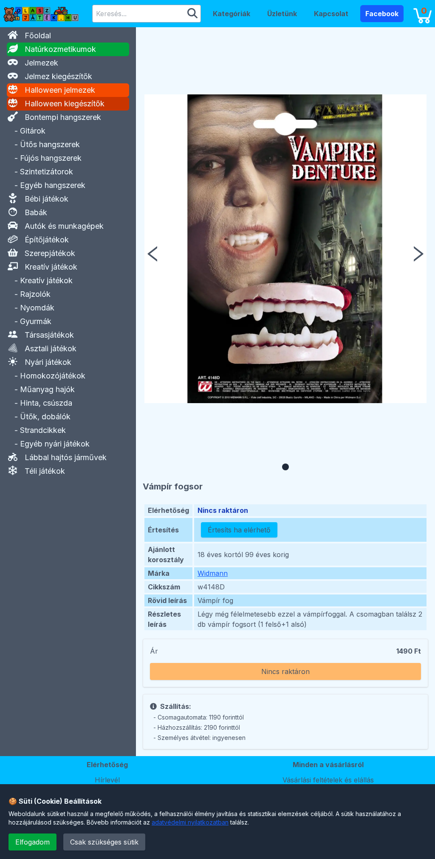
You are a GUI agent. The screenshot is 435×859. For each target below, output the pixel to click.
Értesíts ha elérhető (239, 530)
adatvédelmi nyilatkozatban (190, 822)
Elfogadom (32, 842)
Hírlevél (107, 780)
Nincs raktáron (285, 671)
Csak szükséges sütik (104, 842)
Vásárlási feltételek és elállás (328, 780)
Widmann (213, 573)
